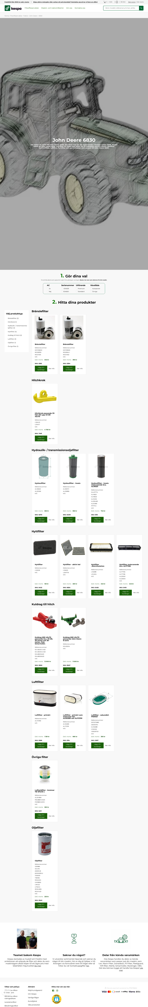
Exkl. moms (131, 2)
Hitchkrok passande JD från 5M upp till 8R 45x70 (44, 414)
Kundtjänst (32, 1001)
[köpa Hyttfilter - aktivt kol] (73, 548)
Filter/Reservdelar (16, 16)
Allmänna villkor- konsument (11, 991)
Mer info (51, 368)
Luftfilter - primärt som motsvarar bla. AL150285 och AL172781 (73, 716)
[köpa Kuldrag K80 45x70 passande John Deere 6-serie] (73, 621)
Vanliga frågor (33, 998)
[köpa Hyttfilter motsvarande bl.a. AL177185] (129, 548)
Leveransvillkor (10, 1002)
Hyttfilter (39, 564)
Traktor (25, 16)
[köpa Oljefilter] (45, 844)
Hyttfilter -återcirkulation (97, 565)
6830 (40, 16)
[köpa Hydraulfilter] (45, 466)
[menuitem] (108, 2)
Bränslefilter (40, 344)
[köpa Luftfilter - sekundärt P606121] (101, 698)
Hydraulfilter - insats (71, 483)
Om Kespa (32, 994)
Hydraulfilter (40, 483)
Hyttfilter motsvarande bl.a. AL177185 (129, 565)
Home (7, 16)
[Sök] (141, 8)
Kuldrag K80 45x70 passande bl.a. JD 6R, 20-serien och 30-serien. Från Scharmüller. (44, 640)
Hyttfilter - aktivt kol (71, 564)
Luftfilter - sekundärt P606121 (100, 716)
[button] (53, 990)
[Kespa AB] (13, 8)
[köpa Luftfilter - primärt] (45, 698)
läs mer (37, 966)
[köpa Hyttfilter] (45, 548)
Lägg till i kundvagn (41, 369)
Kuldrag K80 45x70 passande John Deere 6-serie (72, 638)
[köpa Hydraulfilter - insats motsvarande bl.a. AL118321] (101, 466)
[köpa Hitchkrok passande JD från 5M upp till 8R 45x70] (45, 396)
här (87, 966)
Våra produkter (34, 1005)
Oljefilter (38, 861)
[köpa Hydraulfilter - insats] (73, 466)
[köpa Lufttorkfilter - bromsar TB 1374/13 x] (45, 773)
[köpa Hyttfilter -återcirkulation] (101, 548)
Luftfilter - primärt (42, 715)
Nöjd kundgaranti (35, 990)
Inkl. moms (140, 2)
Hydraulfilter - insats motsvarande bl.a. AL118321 (100, 484)
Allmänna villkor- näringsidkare (11, 997)
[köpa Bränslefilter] (45, 327)
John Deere (33, 16)
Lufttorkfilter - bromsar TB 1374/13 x (44, 791)
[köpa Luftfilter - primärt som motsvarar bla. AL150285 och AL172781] (73, 698)
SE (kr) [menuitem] (123, 2)
